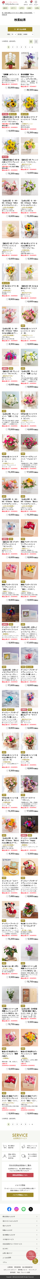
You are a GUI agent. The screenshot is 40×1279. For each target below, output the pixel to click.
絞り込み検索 (21, 29)
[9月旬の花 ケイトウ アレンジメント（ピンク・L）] (10, 443)
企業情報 (10, 1267)
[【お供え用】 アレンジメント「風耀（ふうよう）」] (29, 357)
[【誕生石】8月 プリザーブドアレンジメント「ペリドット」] (10, 229)
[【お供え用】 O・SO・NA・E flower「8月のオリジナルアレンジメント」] (10, 187)
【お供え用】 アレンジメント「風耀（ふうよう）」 (29, 373)
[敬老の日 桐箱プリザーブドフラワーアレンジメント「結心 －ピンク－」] (29, 1082)
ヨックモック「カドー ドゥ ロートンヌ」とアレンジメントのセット (10, 883)
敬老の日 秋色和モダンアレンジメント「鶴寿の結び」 (10, 1054)
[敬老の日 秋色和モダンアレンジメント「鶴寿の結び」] (10, 1037)
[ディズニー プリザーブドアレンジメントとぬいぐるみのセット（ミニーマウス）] (29, 867)
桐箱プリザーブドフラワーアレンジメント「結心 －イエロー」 (29, 587)
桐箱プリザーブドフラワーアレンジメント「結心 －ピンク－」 (10, 587)
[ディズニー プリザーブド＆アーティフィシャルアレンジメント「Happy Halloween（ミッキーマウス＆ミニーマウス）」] (10, 613)
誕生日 (5, 8)
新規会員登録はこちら (20, 1175)
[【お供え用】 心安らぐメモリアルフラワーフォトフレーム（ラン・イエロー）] (10, 656)
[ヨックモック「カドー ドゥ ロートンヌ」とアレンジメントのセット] (10, 867)
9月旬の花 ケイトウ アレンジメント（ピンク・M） (29, 331)
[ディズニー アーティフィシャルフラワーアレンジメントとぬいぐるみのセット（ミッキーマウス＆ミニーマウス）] (10, 909)
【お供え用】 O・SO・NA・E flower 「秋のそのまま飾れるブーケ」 (10, 840)
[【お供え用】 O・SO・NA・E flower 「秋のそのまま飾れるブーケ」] (10, 824)
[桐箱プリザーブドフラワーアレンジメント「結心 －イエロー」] (29, 570)
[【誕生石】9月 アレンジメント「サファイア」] (10, 357)
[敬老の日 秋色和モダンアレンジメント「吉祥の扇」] (29, 1037)
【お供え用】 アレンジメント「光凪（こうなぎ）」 (10, 416)
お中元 (22, 8)
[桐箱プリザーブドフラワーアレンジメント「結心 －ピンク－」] (10, 570)
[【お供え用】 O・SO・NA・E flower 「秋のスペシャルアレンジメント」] (29, 485)
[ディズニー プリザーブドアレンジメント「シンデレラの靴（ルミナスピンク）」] (29, 656)
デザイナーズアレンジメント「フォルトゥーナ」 (29, 459)
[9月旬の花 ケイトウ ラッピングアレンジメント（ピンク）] (29, 400)
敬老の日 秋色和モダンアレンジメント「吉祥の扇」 (29, 1054)
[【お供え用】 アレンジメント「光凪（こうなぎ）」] (10, 400)
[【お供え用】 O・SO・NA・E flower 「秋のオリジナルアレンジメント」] (10, 485)
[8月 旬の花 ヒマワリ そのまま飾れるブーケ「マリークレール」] (29, 229)
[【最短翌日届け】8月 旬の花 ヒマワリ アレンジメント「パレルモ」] (10, 146)
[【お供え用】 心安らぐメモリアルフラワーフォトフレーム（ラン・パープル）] (29, 613)
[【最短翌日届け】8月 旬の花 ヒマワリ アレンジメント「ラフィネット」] (10, 103)
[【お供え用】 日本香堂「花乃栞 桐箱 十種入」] (29, 995)
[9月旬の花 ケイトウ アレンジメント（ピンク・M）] (29, 314)
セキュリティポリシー (10, 1269)
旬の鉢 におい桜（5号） (10, 966)
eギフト (13, 8)
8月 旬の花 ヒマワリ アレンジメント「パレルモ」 (29, 119)
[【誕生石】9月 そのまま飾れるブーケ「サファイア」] (29, 698)
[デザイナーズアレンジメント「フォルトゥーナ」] (29, 443)
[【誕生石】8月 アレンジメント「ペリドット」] (29, 146)
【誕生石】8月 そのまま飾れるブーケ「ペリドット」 (29, 288)
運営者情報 (17, 1267)
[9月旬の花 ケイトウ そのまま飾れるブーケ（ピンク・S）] (10, 741)
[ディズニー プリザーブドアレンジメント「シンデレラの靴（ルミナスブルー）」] (10, 698)
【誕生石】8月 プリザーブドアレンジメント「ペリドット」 (10, 245)
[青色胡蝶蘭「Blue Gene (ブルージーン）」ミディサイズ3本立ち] (29, 60)
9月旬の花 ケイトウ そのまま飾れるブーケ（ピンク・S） (10, 757)
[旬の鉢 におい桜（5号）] (10, 952)
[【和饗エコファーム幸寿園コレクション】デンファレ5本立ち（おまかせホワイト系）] (10, 995)
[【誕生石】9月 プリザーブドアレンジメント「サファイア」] (10, 528)
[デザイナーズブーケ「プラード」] (29, 784)
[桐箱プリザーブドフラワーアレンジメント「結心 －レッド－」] (29, 528)
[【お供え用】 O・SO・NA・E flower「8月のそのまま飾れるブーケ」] (10, 314)
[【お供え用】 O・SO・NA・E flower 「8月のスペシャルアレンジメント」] (29, 187)
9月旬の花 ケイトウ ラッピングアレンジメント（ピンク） (29, 416)
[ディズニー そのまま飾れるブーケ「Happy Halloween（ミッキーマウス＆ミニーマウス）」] (29, 824)
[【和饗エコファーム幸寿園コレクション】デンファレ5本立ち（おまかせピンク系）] (29, 952)
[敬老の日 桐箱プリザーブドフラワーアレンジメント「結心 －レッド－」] (10, 1082)
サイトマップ (32, 1269)
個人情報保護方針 (27, 1267)
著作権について (22, 1269)
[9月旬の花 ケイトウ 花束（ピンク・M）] (29, 741)
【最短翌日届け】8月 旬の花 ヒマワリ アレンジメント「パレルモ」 (10, 162)
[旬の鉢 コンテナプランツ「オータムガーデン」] (29, 909)
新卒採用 (12, 1272)
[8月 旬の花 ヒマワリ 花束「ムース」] (10, 272)
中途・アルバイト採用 (23, 1272)
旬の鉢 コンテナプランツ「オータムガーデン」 (29, 926)
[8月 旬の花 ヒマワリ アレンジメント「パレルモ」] (29, 103)
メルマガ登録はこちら (20, 1195)
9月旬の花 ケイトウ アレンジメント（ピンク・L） (10, 459)
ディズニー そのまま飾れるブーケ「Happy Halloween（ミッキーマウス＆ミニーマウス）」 (29, 842)
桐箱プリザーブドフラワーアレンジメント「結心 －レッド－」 (29, 544)
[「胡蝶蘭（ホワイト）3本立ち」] (10, 60)
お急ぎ (29, 8)
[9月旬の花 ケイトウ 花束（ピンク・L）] (10, 784)
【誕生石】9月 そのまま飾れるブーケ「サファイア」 (29, 715)
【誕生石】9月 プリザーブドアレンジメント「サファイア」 (10, 544)
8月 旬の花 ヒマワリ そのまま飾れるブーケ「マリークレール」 (29, 245)
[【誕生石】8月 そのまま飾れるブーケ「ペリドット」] (29, 272)
